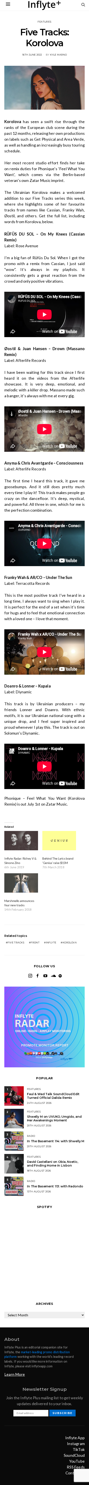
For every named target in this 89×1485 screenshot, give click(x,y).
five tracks (16, 942)
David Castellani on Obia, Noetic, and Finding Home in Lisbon (52, 1163)
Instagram (76, 1443)
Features (44, 21)
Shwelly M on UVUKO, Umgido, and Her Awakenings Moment (54, 1118)
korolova (70, 942)
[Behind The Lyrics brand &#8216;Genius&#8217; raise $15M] (59, 840)
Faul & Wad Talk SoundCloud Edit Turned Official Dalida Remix (53, 1096)
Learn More (14, 1374)
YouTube (77, 1461)
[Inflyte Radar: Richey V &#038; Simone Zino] (21, 840)
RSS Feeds (76, 1467)
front (35, 942)
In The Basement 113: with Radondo (55, 1186)
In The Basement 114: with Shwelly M (55, 1141)
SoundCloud (74, 1455)
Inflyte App (75, 1437)
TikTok (79, 1449)
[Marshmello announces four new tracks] (21, 883)
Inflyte (51, 942)
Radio (31, 1135)
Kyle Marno (58, 54)
